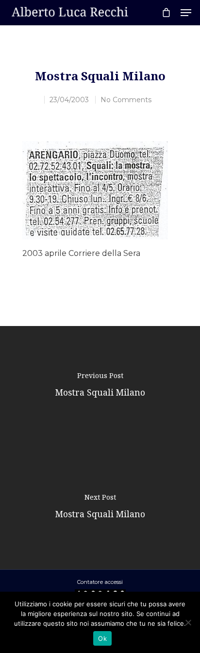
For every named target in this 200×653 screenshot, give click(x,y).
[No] (188, 622)
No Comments (125, 99)
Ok (102, 638)
